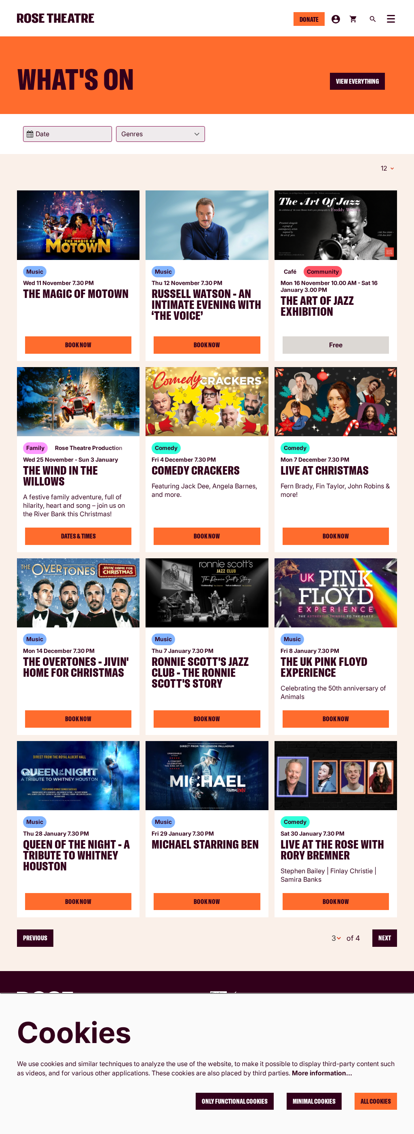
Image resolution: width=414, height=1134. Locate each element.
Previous (35, 938)
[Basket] (354, 19)
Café (290, 271)
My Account (336, 19)
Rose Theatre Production (89, 447)
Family (35, 447)
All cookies (376, 1101)
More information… (322, 1073)
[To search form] (373, 19)
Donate (309, 19)
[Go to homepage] (59, 18)
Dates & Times (78, 536)
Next (384, 938)
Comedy (166, 447)
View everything (357, 81)
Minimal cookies (314, 1101)
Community (323, 271)
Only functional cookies (235, 1101)
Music (34, 271)
